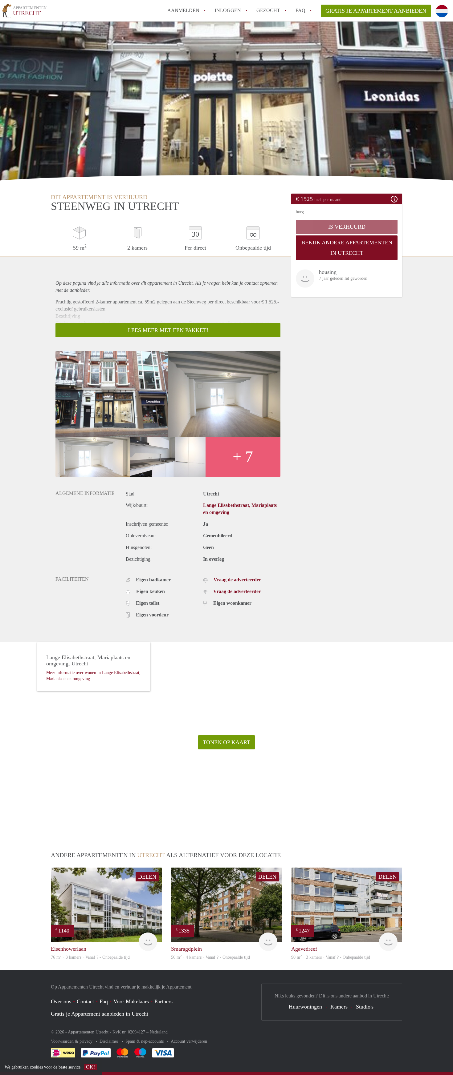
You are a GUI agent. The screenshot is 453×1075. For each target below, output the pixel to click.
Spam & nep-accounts (145, 1041)
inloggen (228, 10)
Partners (163, 1001)
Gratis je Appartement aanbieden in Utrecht (99, 1014)
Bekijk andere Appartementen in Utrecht (346, 247)
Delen (147, 877)
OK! (90, 1066)
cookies (36, 1067)
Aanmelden (183, 10)
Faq (104, 1001)
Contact (85, 1001)
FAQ (300, 10)
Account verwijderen (189, 1041)
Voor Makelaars (131, 1001)
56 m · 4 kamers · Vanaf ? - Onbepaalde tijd (210, 957)
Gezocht (268, 10)
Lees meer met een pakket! (168, 330)
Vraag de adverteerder (237, 579)
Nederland (159, 1032)
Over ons (61, 1001)
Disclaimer (110, 1041)
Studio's (364, 1007)
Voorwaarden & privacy (72, 1041)
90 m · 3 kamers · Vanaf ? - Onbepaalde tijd (330, 957)
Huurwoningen (305, 1007)
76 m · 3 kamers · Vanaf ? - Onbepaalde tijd (90, 957)
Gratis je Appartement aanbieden (375, 11)
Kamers (339, 1007)
